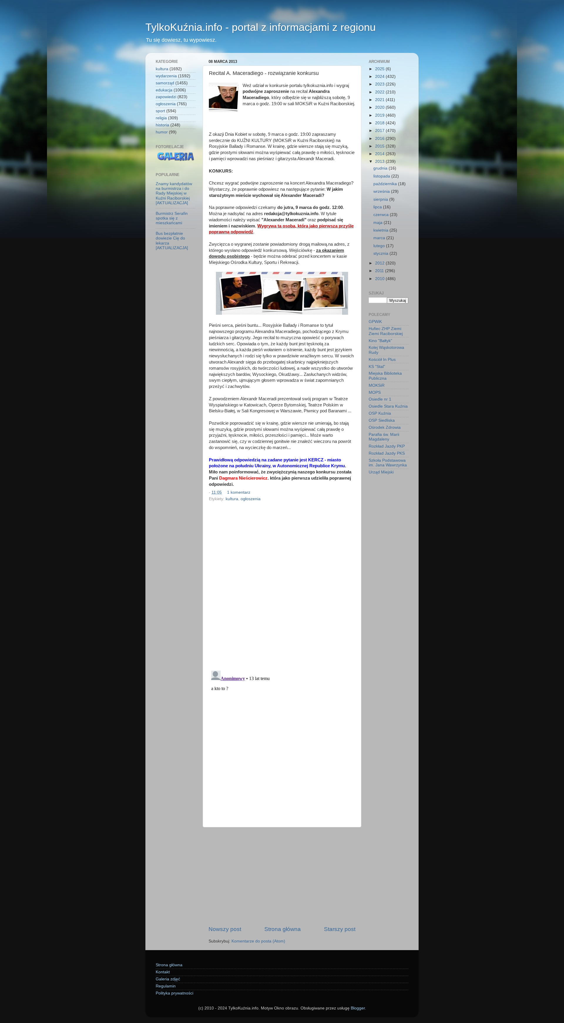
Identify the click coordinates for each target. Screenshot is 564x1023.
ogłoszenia (251, 499)
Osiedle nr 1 (380, 399)
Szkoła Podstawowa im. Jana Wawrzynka (388, 462)
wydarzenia (166, 76)
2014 (380, 154)
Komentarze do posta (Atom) (258, 941)
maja (378, 222)
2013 (380, 161)
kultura (232, 499)
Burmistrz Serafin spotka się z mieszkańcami (172, 218)
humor (162, 132)
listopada (382, 176)
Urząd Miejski (381, 472)
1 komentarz (238, 492)
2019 (380, 115)
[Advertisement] (282, 876)
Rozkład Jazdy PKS (387, 453)
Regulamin (166, 986)
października (385, 184)
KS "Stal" (377, 366)
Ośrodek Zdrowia (385, 427)
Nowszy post (225, 929)
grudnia (381, 168)
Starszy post (339, 929)
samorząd (165, 83)
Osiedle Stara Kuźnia (388, 406)
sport (160, 111)
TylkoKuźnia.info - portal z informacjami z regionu (260, 27)
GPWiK (375, 321)
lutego (379, 246)
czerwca (381, 214)
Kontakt (163, 972)
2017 (380, 130)
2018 (380, 123)
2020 (380, 107)
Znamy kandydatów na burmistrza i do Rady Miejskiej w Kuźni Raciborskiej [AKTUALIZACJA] (174, 193)
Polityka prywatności (174, 993)
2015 (380, 146)
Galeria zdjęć (168, 979)
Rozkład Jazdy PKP (387, 446)
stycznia (381, 253)
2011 (380, 271)
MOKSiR (377, 385)
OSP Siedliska (382, 420)
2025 (380, 69)
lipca (378, 207)
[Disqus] (282, 583)
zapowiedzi (166, 97)
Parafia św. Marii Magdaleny (384, 436)
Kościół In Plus (382, 359)
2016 (380, 138)
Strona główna (282, 929)
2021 (380, 100)
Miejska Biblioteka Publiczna (385, 375)
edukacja (164, 90)
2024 (380, 76)
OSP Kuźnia (380, 413)
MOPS (375, 392)
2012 (380, 263)
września (382, 191)
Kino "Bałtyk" (380, 341)
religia (161, 118)
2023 (380, 84)
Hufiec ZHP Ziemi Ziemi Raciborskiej (386, 331)
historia (162, 125)
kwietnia (381, 230)
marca (379, 238)
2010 (380, 279)
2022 (380, 92)
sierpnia (381, 199)
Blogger (358, 1008)
